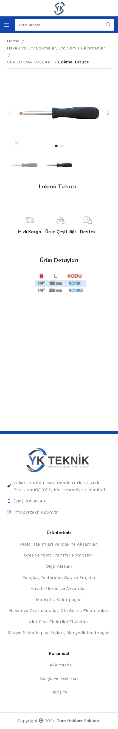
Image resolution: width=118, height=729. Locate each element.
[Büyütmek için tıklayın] (16, 142)
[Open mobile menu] (6, 24)
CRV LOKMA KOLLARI (30, 62)
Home (14, 40)
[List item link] (59, 486)
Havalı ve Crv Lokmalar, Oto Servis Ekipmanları (57, 48)
